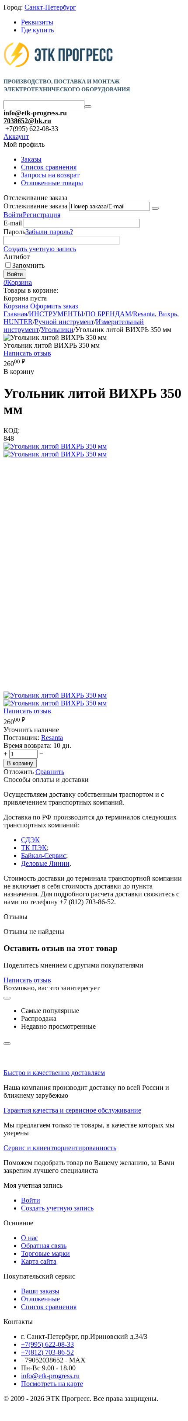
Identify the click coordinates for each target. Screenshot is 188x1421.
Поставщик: (21, 737)
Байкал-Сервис (43, 855)
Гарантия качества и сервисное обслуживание (72, 1110)
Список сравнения (49, 167)
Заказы (31, 159)
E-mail (12, 223)
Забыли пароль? (49, 231)
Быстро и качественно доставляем (54, 1072)
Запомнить (28, 265)
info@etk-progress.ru (35, 113)
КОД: (11, 430)
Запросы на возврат (50, 175)
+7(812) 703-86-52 (47, 1352)
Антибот (16, 256)
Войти (13, 214)
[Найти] (87, 106)
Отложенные (40, 1299)
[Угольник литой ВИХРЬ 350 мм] (55, 446)
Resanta (52, 737)
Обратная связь (43, 1245)
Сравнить (49, 771)
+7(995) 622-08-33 (47, 1344)
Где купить (37, 30)
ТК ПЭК (34, 847)
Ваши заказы (40, 1291)
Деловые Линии (45, 863)
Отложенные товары (52, 183)
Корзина (15, 306)
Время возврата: (27, 745)
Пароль (14, 231)
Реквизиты (37, 22)
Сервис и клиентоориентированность (59, 1147)
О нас (29, 1237)
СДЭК (30, 840)
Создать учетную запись (39, 248)
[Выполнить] (155, 208)
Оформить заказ (54, 306)
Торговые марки (45, 1253)
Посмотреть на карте (52, 1383)
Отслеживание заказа (35, 206)
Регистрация (41, 214)
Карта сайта (38, 1261)
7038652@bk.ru (27, 120)
